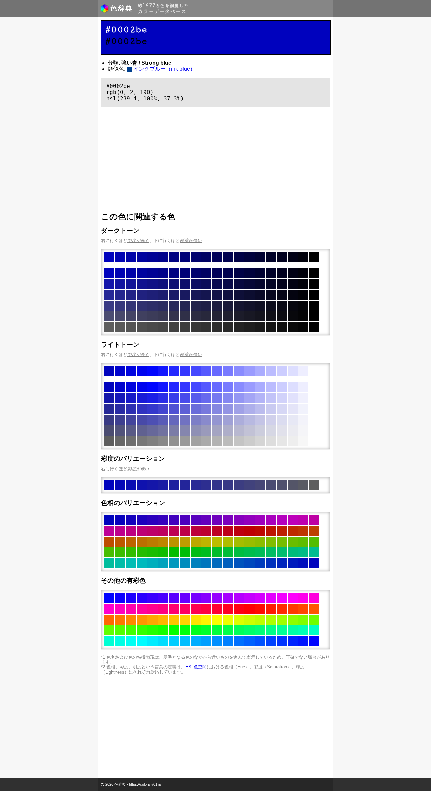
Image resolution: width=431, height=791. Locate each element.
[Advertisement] (215, 159)
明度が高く (138, 354)
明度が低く (138, 240)
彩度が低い (191, 240)
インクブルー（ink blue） (164, 69)
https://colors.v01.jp (145, 784)
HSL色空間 (196, 666)
